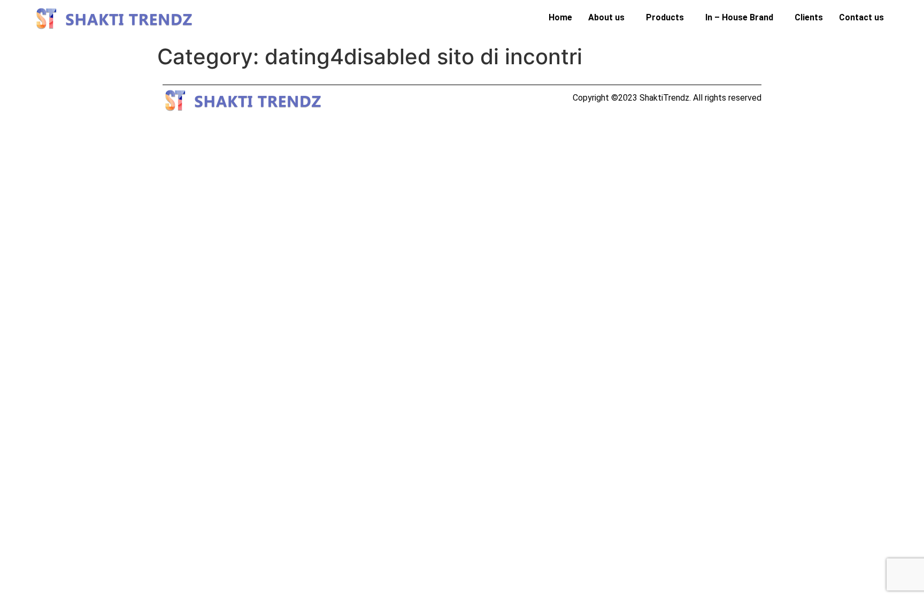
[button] (609, 17)
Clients (809, 17)
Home (560, 17)
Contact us (861, 17)
